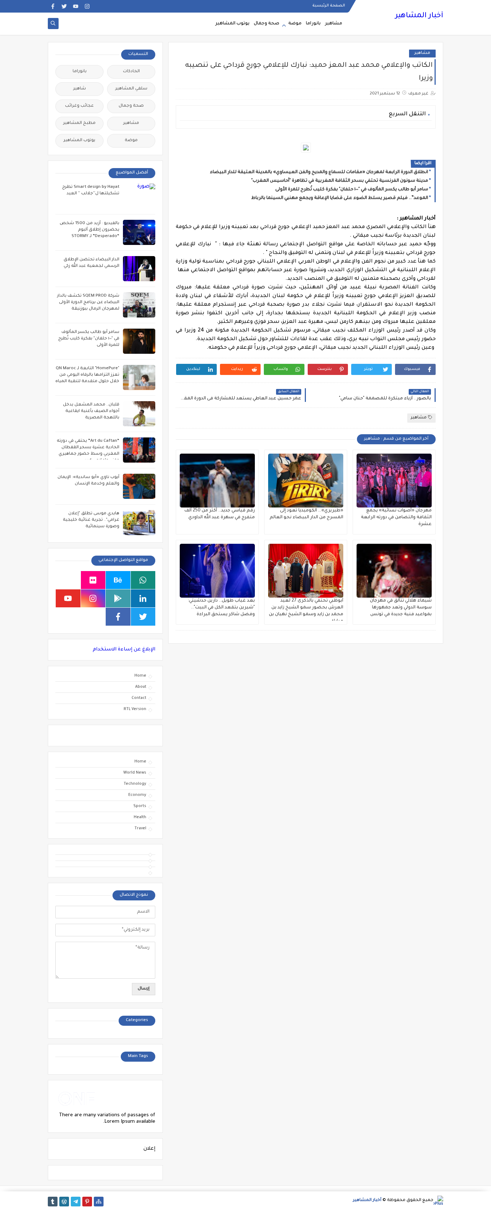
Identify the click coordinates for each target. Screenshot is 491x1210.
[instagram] (87, 6)
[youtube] (76, 6)
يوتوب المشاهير (232, 23)
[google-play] (118, 598)
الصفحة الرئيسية (328, 6)
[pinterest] (87, 1201)
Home (140, 676)
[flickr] (93, 580)
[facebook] (53, 6)
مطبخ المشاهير (79, 123)
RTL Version (135, 709)
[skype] (68, 580)
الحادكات (131, 71)
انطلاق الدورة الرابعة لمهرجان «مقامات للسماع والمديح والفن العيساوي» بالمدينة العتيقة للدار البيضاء (319, 172)
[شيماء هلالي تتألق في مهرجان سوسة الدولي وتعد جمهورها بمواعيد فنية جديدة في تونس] (394, 571)
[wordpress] (64, 1201)
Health (140, 817)
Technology (135, 784)
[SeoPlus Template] (438, 1200)
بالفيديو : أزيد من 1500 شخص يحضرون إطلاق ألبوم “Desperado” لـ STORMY (89, 230)
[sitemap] (99, 1201)
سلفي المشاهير (131, 89)
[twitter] (64, 6)
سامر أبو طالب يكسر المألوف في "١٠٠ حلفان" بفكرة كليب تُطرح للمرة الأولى (351, 189)
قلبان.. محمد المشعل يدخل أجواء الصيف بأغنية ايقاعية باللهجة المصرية (91, 411)
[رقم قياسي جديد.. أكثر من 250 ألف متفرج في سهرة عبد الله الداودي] (217, 480)
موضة (295, 23)
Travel (140, 828)
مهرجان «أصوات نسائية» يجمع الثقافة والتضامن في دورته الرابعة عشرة (396, 517)
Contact (139, 698)
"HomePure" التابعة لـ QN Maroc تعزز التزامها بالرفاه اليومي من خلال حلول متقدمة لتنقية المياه (87, 375)
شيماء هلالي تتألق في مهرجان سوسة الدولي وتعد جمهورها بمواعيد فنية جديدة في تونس (401, 607)
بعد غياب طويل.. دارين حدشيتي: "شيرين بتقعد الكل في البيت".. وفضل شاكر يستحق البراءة (221, 607)
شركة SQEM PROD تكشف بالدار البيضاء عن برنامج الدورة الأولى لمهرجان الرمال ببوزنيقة (88, 302)
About (140, 687)
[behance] (118, 580)
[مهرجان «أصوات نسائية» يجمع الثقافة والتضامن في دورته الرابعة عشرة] (394, 480)
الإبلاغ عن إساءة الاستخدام (124, 649)
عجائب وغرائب (79, 106)
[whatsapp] (143, 580)
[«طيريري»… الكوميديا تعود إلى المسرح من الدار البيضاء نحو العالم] (305, 480)
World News (134, 773)
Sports (139, 806)
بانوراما (313, 23)
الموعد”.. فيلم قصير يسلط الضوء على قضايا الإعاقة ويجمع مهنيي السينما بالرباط (339, 198)
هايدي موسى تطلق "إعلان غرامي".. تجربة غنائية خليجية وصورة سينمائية (91, 520)
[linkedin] (143, 598)
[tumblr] (53, 1201)
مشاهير (333, 23)
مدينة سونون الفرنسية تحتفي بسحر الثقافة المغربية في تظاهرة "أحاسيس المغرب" (339, 181)
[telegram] (76, 1201)
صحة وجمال (266, 23)
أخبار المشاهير (419, 16)
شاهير (79, 89)
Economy (137, 795)
